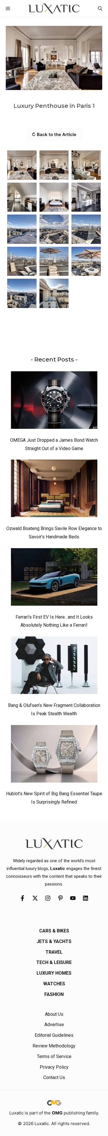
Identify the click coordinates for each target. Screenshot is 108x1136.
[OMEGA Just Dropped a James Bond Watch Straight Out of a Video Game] (54, 401)
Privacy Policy (54, 1067)
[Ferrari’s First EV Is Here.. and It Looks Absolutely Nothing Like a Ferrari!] (54, 578)
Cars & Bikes (54, 931)
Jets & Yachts (54, 941)
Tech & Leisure (54, 962)
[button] (100, 8)
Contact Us (54, 1077)
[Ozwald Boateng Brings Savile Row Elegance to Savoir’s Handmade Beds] (54, 490)
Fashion (54, 994)
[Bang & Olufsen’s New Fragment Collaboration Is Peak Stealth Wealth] (54, 666)
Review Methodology (54, 1046)
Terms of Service (54, 1056)
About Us (54, 1014)
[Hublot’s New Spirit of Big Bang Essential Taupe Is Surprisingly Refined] (54, 755)
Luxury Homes (54, 973)
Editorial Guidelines (54, 1035)
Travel (54, 952)
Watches (54, 983)
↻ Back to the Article (54, 134)
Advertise (54, 1024)
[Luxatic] (54, 8)
